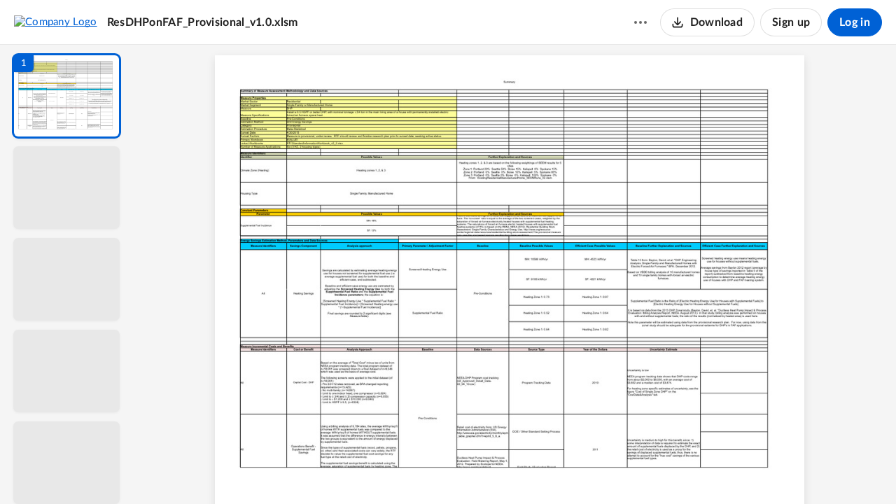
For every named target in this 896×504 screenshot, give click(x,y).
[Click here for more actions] (640, 22)
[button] (66, 95)
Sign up (791, 22)
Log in (854, 22)
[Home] (55, 22)
